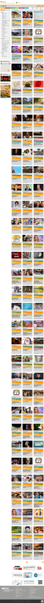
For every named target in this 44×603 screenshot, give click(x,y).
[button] (3, 6)
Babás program (4, 13)
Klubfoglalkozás (4, 28)
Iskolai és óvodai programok (4, 24)
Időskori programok (5, 22)
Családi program (4, 15)
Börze (3, 14)
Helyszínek (3, 38)
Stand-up (3, 34)
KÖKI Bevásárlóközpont (19, 589)
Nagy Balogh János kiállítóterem (4, 48)
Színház (3, 35)
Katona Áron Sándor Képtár (6, 42)
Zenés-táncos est (4, 36)
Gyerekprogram (4, 21)
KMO (2, 39)
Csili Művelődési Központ (19, 593)
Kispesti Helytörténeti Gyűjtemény (5, 44)
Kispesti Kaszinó (4, 45)
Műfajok (2, 12)
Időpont (2, 52)
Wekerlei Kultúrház (4, 51)
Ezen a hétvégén (4, 56)
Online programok (4, 32)
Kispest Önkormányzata (19, 588)
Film (2, 19)
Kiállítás (3, 27)
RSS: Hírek (18, 596)
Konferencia (3, 31)
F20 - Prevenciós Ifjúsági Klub (5, 41)
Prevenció (3, 33)
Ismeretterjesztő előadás (5, 25)
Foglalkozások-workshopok (6, 20)
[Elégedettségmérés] (27, 582)
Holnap (3, 55)
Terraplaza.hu (17, 592)
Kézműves (3, 26)
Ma (2, 54)
